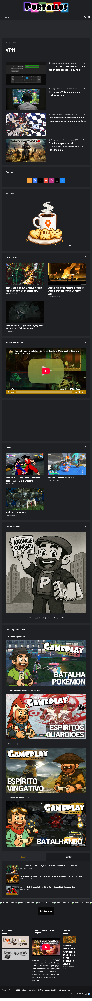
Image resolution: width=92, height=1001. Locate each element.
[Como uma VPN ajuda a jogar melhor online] (26, 99)
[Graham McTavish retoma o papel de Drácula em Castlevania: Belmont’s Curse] (67, 274)
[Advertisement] (46, 27)
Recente (24, 857)
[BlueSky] (62, 180)
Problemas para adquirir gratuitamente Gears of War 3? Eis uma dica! (66, 146)
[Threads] (57, 180)
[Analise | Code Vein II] (25, 499)
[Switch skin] (85, 17)
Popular (68, 857)
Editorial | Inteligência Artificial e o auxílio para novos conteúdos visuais (69, 954)
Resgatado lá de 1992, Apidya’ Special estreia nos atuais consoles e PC (48, 866)
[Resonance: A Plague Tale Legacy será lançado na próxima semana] (25, 312)
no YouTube (52, 960)
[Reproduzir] (8, 392)
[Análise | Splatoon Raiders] (67, 464)
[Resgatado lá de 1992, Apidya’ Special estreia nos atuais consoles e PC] (25, 274)
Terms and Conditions (40, 999)
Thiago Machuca (56, 63)
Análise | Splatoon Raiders (61, 477)
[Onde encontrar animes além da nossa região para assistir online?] (26, 124)
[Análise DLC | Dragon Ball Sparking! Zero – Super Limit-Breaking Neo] (25, 464)
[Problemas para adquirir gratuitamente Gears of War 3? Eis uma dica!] (26, 150)
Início (9, 43)
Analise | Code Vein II (16, 512)
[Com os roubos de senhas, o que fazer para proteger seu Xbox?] (26, 73)
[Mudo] (79, 392)
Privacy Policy (55, 999)
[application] (46, 371)
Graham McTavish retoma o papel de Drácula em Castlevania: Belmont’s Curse (66, 290)
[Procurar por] (89, 17)
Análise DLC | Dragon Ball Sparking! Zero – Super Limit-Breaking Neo (47, 887)
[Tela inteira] (83, 392)
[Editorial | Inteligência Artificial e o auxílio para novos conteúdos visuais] (69, 939)
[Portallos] (46, 7)
